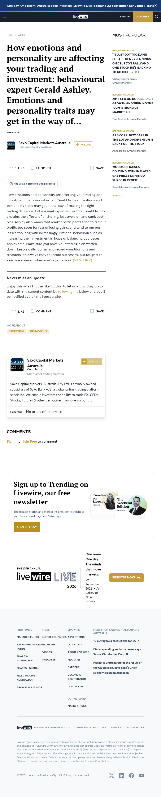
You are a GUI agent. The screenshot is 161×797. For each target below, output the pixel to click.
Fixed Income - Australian (27, 677)
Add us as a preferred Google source (34, 183)
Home (10, 35)
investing (16, 331)
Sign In (125, 16)
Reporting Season (123, 50)
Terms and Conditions (90, 727)
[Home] (80, 16)
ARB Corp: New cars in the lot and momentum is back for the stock (132, 140)
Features (74, 659)
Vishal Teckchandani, (124, 78)
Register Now (123, 577)
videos (47, 652)
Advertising (76, 636)
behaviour (38, 331)
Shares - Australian (24, 658)
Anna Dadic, (119, 150)
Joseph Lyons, (120, 187)
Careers (73, 667)
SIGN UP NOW (27, 527)
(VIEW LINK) (82, 260)
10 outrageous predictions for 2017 (116, 640)
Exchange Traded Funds (29, 646)
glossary (49, 644)
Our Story (75, 644)
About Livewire (78, 652)
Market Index (77, 705)
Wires (21, 35)
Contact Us (75, 686)
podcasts (49, 659)
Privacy (116, 727)
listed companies (54, 636)
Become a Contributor (77, 676)
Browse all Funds (29, 687)
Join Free (142, 16)
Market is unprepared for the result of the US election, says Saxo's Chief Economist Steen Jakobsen (117, 667)
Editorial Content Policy (52, 727)
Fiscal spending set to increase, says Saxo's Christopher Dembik (117, 652)
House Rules (135, 727)
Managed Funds (28, 636)
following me (68, 292)
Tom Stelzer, (119, 119)
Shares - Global (28, 668)
